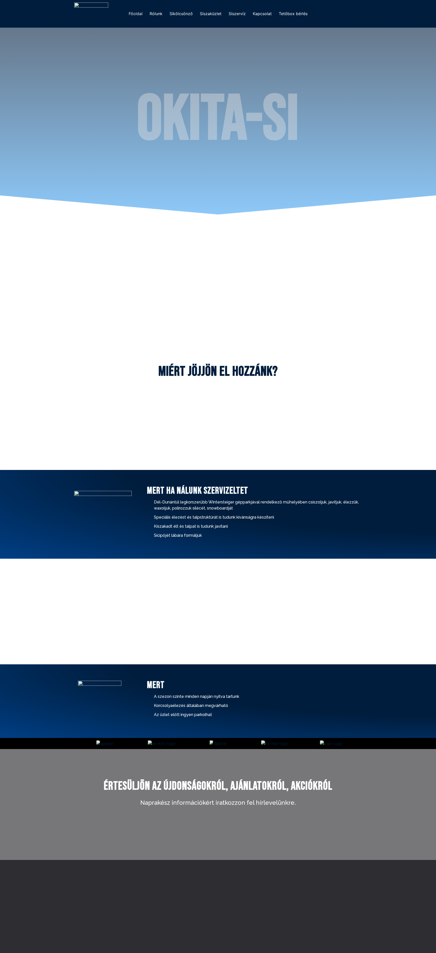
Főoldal (136, 13)
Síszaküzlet (211, 13)
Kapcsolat (262, 13)
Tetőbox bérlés (293, 13)
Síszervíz (237, 13)
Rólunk (156, 13)
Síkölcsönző (181, 13)
